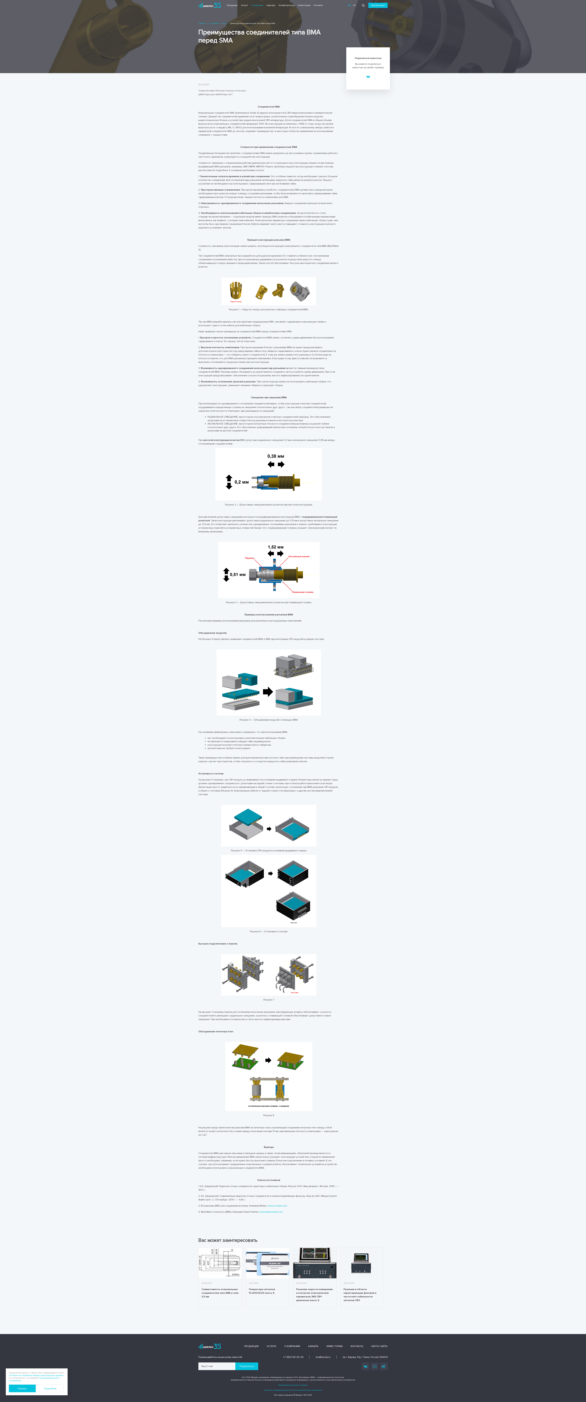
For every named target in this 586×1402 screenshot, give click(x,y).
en (354, 5)
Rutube (384, 1366)
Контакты (318, 5)
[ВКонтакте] (368, 76)
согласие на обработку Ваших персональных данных (36, 1375)
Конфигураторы (287, 5)
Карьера (271, 5)
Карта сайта (379, 1346)
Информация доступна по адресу (293, 1385)
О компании (257, 5)
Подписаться (247, 1366)
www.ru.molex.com (277, 1205)
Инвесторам (304, 5)
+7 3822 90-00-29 (293, 1357)
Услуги (244, 5)
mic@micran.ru (323, 1357)
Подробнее (50, 1388)
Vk (365, 1366)
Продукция (232, 5)
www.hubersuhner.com (271, 1211)
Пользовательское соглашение (308, 1390)
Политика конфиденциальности (278, 1390)
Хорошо (22, 1388)
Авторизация (378, 5)
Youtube (374, 1366)
